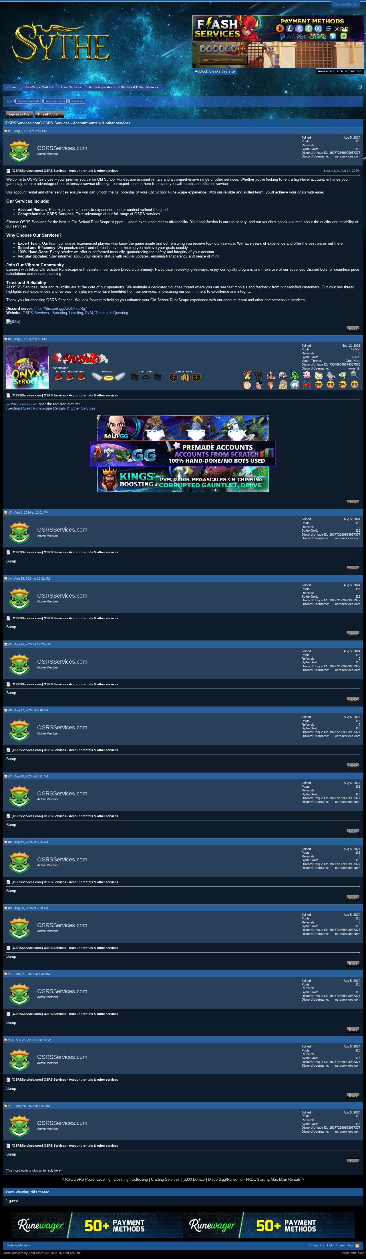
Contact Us (316, 1245)
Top (350, 1245)
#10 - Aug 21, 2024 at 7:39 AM (29, 973)
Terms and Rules (353, 1253)
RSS (357, 1246)
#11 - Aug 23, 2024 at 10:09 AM (29, 1039)
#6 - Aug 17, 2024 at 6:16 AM (28, 710)
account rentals (28, 101)
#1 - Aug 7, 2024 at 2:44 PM (27, 131)
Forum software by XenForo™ (41, 1253)
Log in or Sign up (345, 4)
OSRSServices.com (62, 148)
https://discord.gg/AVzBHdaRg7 (60, 308)
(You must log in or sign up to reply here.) (34, 1170)
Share (353, 328)
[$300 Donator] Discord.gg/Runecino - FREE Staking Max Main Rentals (242, 1179)
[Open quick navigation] (360, 87)
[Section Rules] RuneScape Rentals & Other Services (51, 408)
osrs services (55, 101)
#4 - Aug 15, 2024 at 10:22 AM (29, 578)
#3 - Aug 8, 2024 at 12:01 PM (28, 512)
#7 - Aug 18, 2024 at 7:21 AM (28, 776)
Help (330, 1245)
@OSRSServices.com (21, 404)
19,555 (355, 349)
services (78, 101)
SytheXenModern (19, 1245)
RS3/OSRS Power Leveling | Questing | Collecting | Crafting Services (122, 1179)
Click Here (353, 360)
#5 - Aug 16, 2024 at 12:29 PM (29, 644)
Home (340, 1245)
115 (357, 141)
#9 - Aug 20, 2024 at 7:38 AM (28, 908)
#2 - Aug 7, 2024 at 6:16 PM (27, 339)
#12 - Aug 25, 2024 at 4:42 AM (29, 1106)
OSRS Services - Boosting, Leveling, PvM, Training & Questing (75, 313)
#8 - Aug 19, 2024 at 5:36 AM (28, 842)
